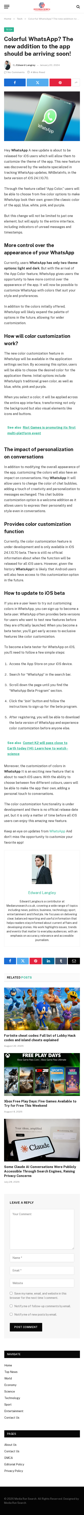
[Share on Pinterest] (60, 82)
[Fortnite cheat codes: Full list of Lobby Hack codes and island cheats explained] (42, 1009)
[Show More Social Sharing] (76, 82)
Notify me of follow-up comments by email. (42, 1306)
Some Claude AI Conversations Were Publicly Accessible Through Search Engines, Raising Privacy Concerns (40, 1171)
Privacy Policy (13, 1471)
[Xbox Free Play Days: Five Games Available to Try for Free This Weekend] (42, 1074)
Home (8, 1365)
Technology (12, 1398)
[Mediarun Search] (42, 6)
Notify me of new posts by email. (35, 1314)
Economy (10, 1385)
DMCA (8, 1457)
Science (9, 1391)
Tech (9, 29)
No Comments (16, 72)
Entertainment (13, 1411)
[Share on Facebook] (15, 82)
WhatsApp (57, 831)
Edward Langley (25, 65)
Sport (8, 1404)
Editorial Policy (14, 1464)
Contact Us (11, 1417)
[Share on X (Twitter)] (37, 82)
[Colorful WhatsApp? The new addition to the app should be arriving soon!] (42, 116)
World (8, 1378)
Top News (11, 1372)
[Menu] (6, 6)
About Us (10, 1444)
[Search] (78, 6)
